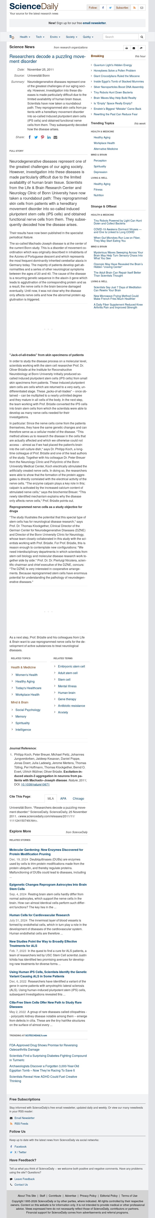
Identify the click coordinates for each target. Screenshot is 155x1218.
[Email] (55, 137)
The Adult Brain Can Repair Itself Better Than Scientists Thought (117, 274)
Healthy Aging (25, 681)
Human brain (66, 692)
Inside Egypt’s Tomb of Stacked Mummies (119, 81)
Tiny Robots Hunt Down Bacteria (113, 92)
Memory (21, 716)
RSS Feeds (21, 1123)
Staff (42, 1195)
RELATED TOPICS (20, 658)
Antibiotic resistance (71, 705)
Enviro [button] (54, 37)
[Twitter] (36, 137)
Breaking (97, 56)
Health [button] (24, 37)
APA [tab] (63, 798)
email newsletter (94, 23)
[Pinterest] (42, 137)
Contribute (55, 1195)
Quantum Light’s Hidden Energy (113, 65)
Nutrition (99, 195)
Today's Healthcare (28, 688)
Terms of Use (129, 1195)
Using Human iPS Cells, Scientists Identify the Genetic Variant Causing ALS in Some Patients (48, 974)
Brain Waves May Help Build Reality (115, 98)
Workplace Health (28, 694)
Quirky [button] (87, 37)
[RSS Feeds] (134, 7)
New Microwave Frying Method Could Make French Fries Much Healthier (116, 297)
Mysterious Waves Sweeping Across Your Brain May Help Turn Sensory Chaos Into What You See (118, 255)
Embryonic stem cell (71, 666)
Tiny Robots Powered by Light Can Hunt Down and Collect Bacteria (118, 222)
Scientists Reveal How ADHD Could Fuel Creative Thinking (43, 1078)
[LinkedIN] (49, 137)
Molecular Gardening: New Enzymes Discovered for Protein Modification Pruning (46, 851)
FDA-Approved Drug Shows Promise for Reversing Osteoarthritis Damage (43, 1047)
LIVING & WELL (99, 177)
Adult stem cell (68, 673)
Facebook (20, 1146)
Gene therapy (67, 699)
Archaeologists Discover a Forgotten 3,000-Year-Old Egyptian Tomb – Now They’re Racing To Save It (44, 1068)
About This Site (27, 1195)
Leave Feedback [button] (25, 1179)
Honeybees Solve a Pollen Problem (115, 70)
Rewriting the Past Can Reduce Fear (116, 114)
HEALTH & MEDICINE (102, 131)
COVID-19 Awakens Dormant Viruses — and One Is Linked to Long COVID (118, 230)
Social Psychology (28, 710)
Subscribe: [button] (122, 7)
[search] (142, 37)
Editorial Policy (109, 1195)
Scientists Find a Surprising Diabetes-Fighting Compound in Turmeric (48, 1057)
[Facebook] (29, 137)
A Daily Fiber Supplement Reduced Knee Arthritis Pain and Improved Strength (118, 306)
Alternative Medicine (106, 149)
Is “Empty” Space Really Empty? (113, 103)
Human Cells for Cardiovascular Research (39, 915)
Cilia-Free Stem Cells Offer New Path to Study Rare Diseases (45, 1004)
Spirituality (23, 723)
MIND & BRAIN (99, 154)
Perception (100, 160)
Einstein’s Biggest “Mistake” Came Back (117, 109)
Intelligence (23, 729)
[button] (127, 48)
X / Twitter (20, 1152)
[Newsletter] (142, 7)
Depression (100, 172)
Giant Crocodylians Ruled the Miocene (117, 76)
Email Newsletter (25, 1118)
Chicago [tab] (78, 798)
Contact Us (21, 1184)
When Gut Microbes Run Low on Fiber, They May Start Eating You (117, 239)
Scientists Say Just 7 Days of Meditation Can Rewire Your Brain (117, 288)
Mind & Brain (19, 702)
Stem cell (64, 679)
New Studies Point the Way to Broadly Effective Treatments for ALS (43, 943)
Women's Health (27, 675)
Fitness (98, 189)
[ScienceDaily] (34, 6)
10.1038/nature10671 (35, 784)
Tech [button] (39, 37)
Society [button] (70, 37)
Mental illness (67, 686)
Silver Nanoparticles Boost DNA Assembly (119, 87)
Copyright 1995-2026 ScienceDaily (32, 1201)
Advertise (70, 1195)
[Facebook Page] (103, 7)
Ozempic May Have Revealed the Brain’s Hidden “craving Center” (118, 265)
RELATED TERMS (63, 658)
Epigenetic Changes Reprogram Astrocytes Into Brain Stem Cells (48, 886)
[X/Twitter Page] (110, 7)
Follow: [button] (93, 7)
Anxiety (63, 712)
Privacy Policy (88, 1195)
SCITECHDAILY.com (36, 1035)
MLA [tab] (51, 798)
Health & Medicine (23, 667)
